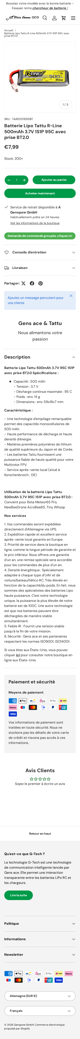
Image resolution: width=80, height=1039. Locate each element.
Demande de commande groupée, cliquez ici (40, 236)
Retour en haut (40, 833)
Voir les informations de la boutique (35, 223)
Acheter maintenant (40, 193)
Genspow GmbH (24, 1024)
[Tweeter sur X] (23, 283)
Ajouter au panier (54, 180)
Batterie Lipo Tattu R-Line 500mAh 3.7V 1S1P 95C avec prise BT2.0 (36, 34)
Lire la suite (18, 895)
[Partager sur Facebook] (32, 283)
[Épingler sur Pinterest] (40, 283)
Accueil (8, 30)
